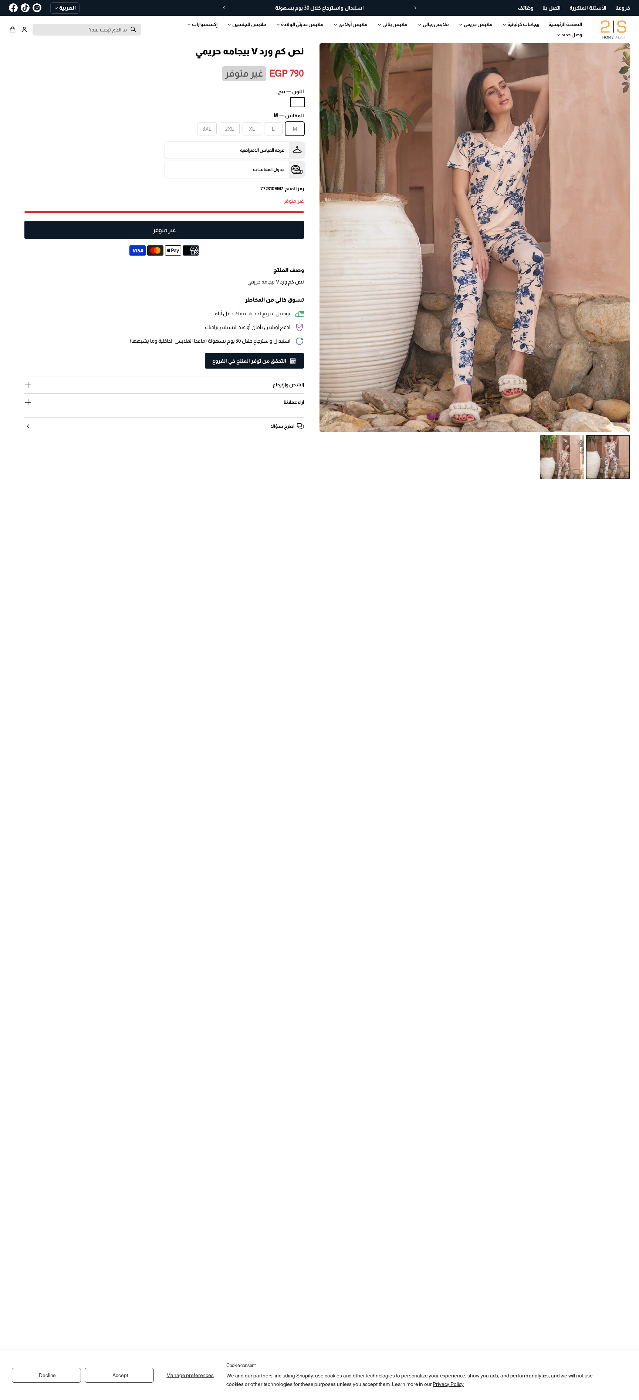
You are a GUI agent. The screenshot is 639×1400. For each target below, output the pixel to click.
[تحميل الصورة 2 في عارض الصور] (562, 457)
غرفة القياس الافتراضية (262, 150)
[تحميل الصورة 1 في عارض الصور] (608, 457)
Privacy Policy (448, 1384)
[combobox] (87, 30)
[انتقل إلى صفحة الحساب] (24, 30)
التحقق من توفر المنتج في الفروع (249, 361)
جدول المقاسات (268, 169)
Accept (120, 1375)
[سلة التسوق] (13, 30)
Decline (47, 1375)
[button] (13, 30)
